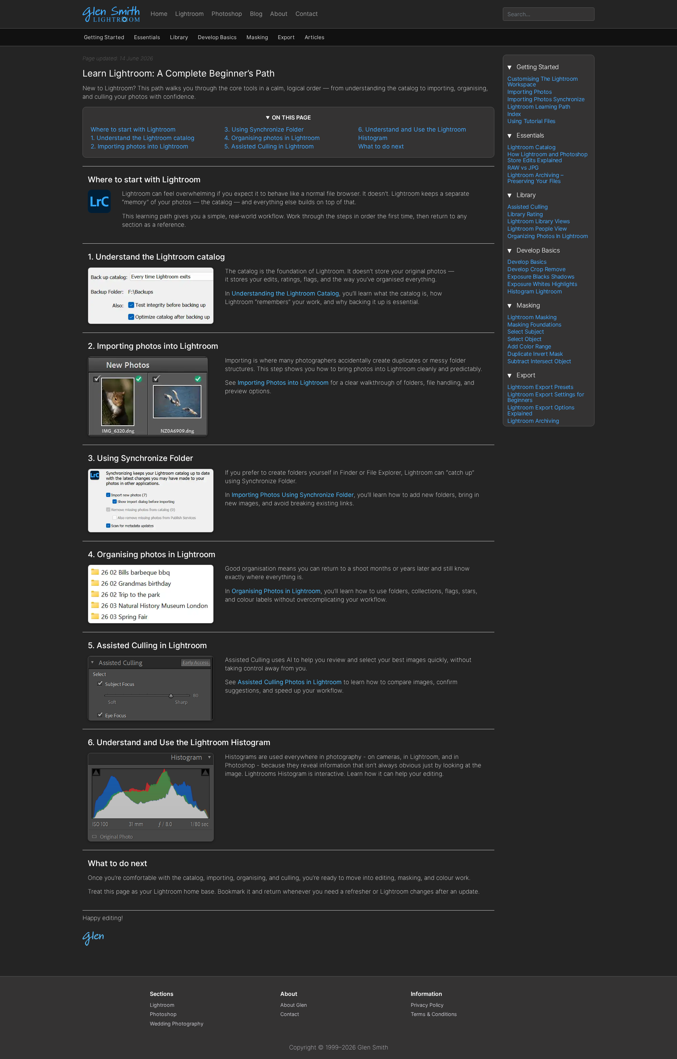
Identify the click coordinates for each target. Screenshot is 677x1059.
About (278, 13)
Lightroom (189, 13)
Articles (314, 37)
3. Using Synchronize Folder (264, 129)
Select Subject (525, 332)
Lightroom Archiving (533, 421)
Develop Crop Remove (536, 269)
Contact (306, 13)
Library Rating (525, 214)
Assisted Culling (527, 207)
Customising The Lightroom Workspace (542, 82)
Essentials (147, 37)
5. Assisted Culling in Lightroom (269, 146)
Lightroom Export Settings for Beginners (545, 397)
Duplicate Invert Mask (535, 354)
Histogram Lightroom (534, 291)
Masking (257, 37)
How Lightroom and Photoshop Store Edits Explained (547, 157)
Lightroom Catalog (531, 147)
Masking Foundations (534, 325)
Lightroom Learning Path (538, 107)
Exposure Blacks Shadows (540, 277)
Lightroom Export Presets (540, 387)
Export (286, 37)
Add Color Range (529, 346)
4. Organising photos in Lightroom (272, 137)
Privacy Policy (427, 1005)
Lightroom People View (537, 229)
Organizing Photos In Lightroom (547, 236)
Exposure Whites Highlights (542, 284)
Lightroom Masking (531, 317)
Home (159, 13)
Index (514, 114)
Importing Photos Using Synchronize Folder (293, 494)
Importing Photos (529, 92)
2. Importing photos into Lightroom (139, 146)
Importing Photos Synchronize (546, 99)
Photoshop (227, 13)
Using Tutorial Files (531, 121)
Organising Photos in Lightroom (276, 591)
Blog (256, 13)
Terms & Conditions (434, 1014)
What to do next (381, 146)
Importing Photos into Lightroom (283, 382)
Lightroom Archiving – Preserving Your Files (535, 178)
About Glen (293, 1005)
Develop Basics (217, 37)
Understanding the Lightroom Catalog (285, 293)
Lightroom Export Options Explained (540, 410)
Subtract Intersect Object (539, 361)
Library (179, 37)
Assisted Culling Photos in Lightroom (290, 682)
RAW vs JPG (523, 168)
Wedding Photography (176, 1024)
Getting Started (104, 37)
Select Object (524, 339)
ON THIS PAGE (291, 117)
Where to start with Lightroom (133, 129)
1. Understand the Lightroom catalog (142, 137)
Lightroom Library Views (538, 222)
